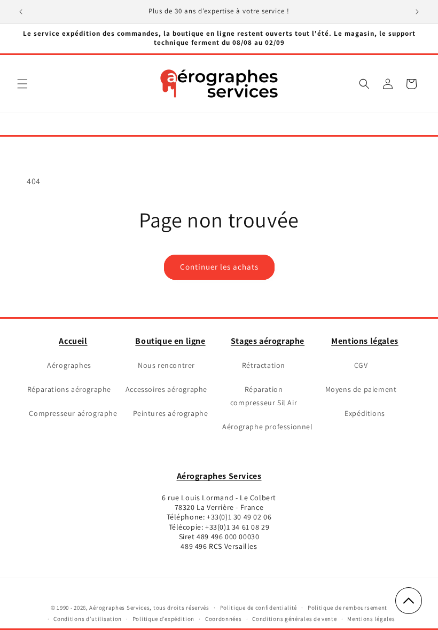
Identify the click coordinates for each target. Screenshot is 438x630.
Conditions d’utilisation (87, 619)
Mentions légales (364, 340)
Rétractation (263, 365)
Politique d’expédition (163, 619)
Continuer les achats (219, 267)
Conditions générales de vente (294, 619)
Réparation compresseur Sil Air (263, 395)
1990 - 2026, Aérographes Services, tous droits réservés (132, 607)
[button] (22, 84)
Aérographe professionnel (267, 426)
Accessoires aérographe (166, 389)
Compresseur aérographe (73, 413)
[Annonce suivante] (417, 11)
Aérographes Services (219, 476)
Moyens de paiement (361, 389)
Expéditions (365, 413)
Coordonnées (223, 619)
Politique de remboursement (347, 607)
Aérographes (69, 365)
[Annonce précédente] (21, 11)
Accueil (73, 340)
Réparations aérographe (69, 389)
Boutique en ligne (170, 340)
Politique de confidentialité (259, 607)
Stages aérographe (267, 340)
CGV (361, 365)
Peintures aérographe (170, 413)
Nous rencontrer (166, 365)
